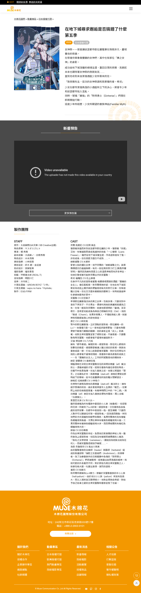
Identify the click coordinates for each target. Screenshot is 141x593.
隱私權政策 (112, 575)
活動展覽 (81, 565)
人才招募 (111, 554)
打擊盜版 (111, 559)
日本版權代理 (54, 554)
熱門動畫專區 (54, 565)
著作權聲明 (112, 570)
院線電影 (81, 559)
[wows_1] (34, 87)
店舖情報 (81, 575)
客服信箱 (111, 565)
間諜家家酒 (22, 2)
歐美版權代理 (54, 559)
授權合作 (22, 559)
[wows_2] (39, 87)
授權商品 (81, 570)
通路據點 (22, 570)
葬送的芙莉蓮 (35, 2)
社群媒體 (22, 575)
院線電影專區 (54, 570)
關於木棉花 (23, 554)
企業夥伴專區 (24, 565)
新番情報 (81, 554)
